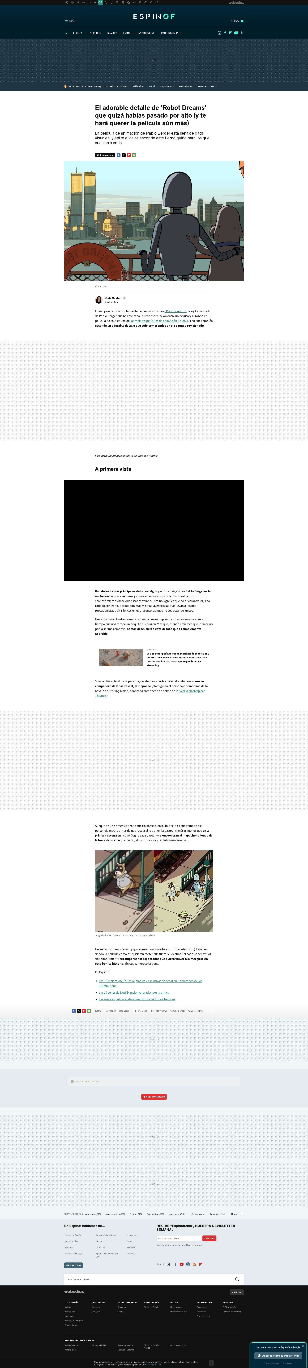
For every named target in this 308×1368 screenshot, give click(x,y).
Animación (111, 1010)
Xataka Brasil (70, 1349)
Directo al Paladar (152, 1307)
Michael (109, 86)
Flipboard (231, 33)
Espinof (154, 16)
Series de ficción (73, 1235)
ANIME (126, 33)
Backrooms (122, 86)
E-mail (134, 155)
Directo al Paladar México (152, 1346)
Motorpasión (176, 1307)
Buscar (237, 1279)
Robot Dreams (160, 1010)
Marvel (152, 86)
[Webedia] (74, 1291)
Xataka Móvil (70, 1311)
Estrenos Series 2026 (155, 1214)
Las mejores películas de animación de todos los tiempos (137, 999)
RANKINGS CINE (146, 33)
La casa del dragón (74, 1253)
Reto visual (142, 1010)
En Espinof (151, 650)
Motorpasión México (179, 1345)
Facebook (225, 33)
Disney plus (132, 1235)
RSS (194, 1263)
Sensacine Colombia (127, 1349)
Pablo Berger (178, 1010)
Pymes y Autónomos (232, 1311)
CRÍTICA (77, 33)
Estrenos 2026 (136, 1214)
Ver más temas (73, 1265)
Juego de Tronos (166, 86)
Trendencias (202, 1307)
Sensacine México (125, 1345)
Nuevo (235, 21)
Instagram (219, 33)
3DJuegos (95, 1307)
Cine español (197, 1010)
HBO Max (131, 1247)
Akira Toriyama (185, 86)
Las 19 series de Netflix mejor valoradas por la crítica (134, 992)
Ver (155, 1096)
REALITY (112, 33)
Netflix (99, 1241)
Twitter (242, 33)
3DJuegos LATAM (98, 1345)
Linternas (131, 1253)
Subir (234, 1292)
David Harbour (138, 86)
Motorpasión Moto (178, 1311)
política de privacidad (193, 1245)
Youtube (236, 33)
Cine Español (125, 1010)
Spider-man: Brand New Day (107, 1255)
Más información (154, 1364)
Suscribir (209, 1238)
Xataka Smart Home (74, 1320)
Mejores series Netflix (178, 1214)
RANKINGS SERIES (171, 33)
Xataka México (71, 1345)
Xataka (68, 1307)
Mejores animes (198, 1214)
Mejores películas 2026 (115, 1214)
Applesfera (69, 1316)
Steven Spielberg (94, 86)
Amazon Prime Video (106, 1235)
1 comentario (106, 155)
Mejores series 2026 (93, 1214)
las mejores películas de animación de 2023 (159, 321)
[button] (115, 298)
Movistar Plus (71, 1241)
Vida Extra (95, 1311)
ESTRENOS (95, 33)
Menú (72, 21)
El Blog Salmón (229, 1307)
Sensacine (122, 1307)
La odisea (100, 1247)
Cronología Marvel (218, 1214)
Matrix (214, 86)
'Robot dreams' (175, 311)
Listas (129, 1241)
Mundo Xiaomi (71, 1325)
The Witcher (202, 86)
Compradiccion (203, 1316)
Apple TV (69, 1247)
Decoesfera (201, 1311)
